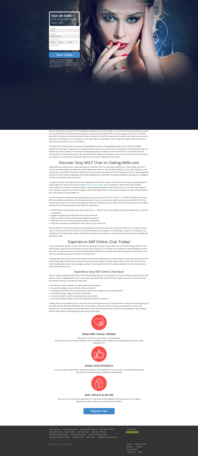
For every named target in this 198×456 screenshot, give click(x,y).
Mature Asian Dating (58, 435)
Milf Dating (70, 432)
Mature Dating (56, 432)
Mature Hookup (107, 429)
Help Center (132, 449)
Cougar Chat (78, 437)
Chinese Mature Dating (107, 437)
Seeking (53, 34)
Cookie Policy (69, 61)
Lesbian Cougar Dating (59, 437)
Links (140, 452)
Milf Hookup (54, 429)
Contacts (131, 452)
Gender (53, 28)
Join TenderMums (132, 432)
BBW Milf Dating (99, 432)
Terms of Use (140, 444)
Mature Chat (83, 432)
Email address (55, 45)
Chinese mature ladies (94, 185)
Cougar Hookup (70, 429)
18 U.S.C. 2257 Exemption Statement (59, 440)
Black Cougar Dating (97, 435)
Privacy (130, 447)
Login (147, 4)
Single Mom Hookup (88, 429)
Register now (99, 411)
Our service (132, 429)
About (129, 444)
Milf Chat (90, 437)
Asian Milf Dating (78, 435)
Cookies (139, 447)
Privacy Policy (60, 61)
